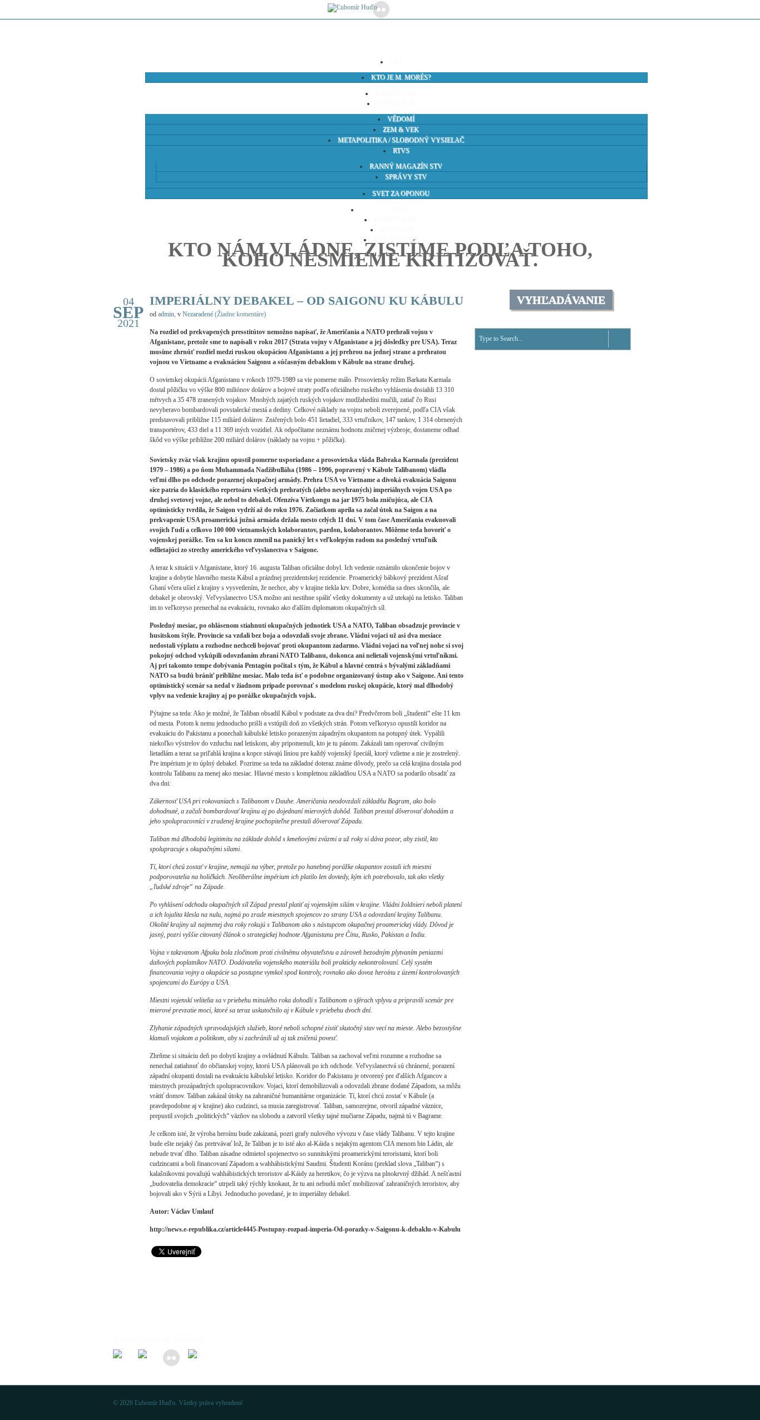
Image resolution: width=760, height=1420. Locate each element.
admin (166, 314)
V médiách (396, 103)
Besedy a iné (396, 220)
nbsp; (396, 210)
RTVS (401, 151)
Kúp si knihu (396, 240)
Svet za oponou (401, 193)
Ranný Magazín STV (405, 166)
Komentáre (396, 93)
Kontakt (396, 230)
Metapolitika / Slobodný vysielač (401, 140)
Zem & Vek (401, 129)
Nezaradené (197, 314)
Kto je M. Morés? (401, 77)
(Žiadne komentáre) (240, 314)
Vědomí (400, 119)
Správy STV (406, 177)
